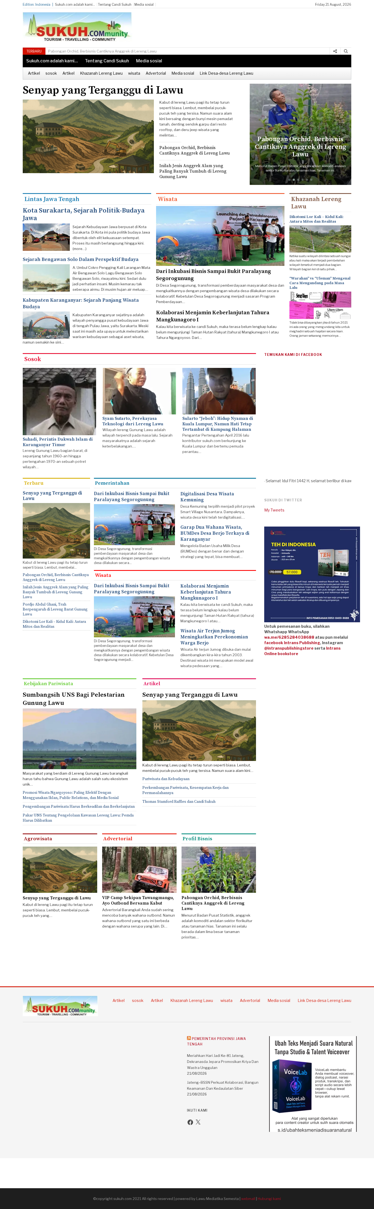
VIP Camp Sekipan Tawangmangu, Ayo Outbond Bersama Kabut (138, 900)
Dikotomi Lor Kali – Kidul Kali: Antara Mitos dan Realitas (316, 219)
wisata (134, 73)
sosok (51, 73)
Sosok (32, 359)
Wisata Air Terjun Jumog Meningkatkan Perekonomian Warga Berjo (214, 637)
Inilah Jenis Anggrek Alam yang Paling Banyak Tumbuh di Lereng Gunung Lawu (115, 51)
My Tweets (274, 510)
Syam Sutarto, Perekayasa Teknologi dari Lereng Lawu (132, 421)
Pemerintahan (112, 483)
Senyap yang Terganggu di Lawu (103, 90)
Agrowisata (38, 839)
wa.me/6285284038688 (289, 637)
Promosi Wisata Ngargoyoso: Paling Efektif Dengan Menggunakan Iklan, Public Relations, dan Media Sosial (71, 795)
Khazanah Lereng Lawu (101, 73)
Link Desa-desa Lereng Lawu (226, 73)
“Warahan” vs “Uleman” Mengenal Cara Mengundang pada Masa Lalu (319, 283)
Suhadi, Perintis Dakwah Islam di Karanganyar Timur (58, 442)
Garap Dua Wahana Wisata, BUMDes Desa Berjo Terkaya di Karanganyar (214, 533)
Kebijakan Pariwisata (48, 684)
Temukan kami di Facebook (293, 355)
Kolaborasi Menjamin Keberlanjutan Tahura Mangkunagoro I (205, 592)
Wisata (167, 199)
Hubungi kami (269, 1198)
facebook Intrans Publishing (292, 642)
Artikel (34, 73)
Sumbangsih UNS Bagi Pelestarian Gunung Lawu (74, 699)
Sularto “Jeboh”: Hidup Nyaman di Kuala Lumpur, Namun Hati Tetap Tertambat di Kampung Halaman (217, 424)
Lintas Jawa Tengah (51, 199)
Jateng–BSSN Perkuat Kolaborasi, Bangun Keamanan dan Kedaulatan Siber (222, 1085)
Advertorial (156, 73)
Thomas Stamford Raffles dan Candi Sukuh (178, 801)
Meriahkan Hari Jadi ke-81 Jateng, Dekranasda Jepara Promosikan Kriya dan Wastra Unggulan (222, 1061)
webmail (248, 1198)
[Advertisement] (254, 24)
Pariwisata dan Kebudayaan (165, 779)
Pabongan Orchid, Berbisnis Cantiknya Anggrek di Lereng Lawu (194, 150)
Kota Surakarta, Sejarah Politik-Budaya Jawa (84, 214)
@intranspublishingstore (288, 648)
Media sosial (144, 4)
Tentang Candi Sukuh (114, 4)
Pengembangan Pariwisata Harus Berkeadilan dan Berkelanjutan (79, 806)
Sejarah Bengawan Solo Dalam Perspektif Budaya (81, 259)
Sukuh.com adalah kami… (75, 4)
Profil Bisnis (197, 839)
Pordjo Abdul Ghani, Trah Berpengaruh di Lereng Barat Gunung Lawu (55, 609)
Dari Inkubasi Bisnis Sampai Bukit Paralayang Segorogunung (131, 497)
